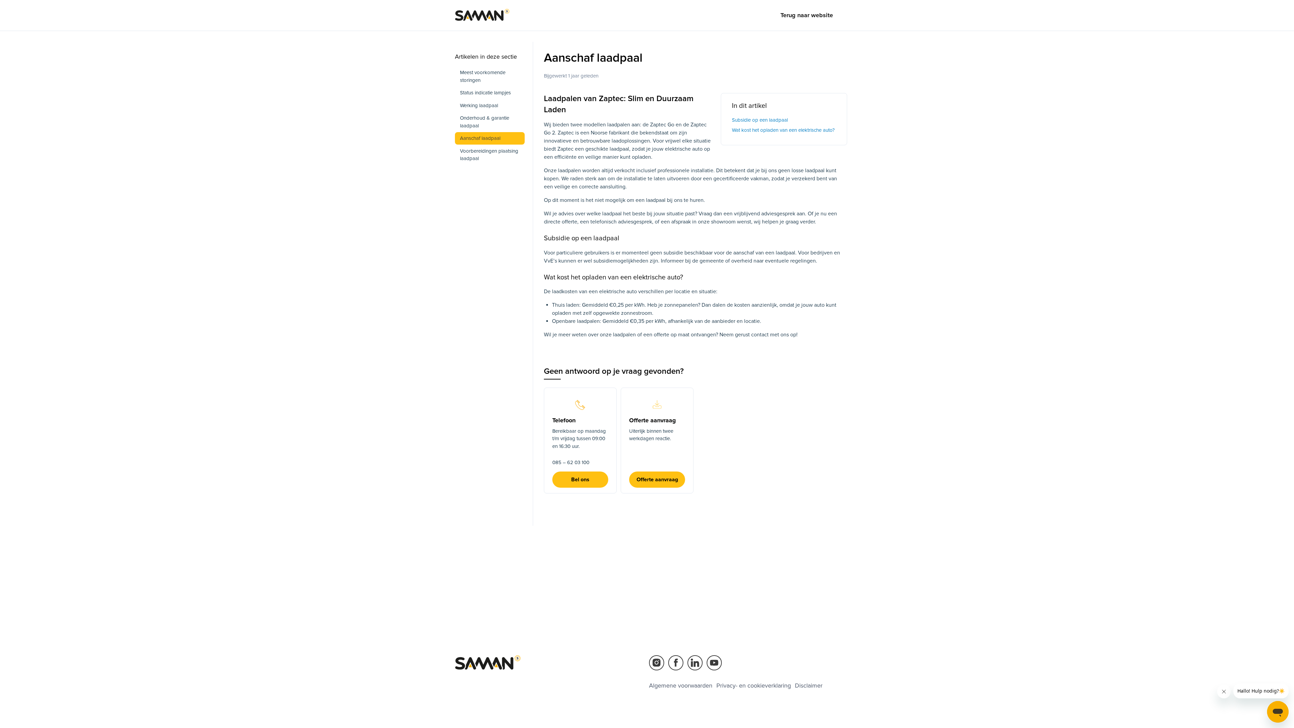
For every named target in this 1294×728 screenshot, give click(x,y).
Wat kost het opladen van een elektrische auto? (783, 130)
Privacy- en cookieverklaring (753, 685)
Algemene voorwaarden (680, 685)
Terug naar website (806, 15)
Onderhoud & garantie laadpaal (484, 122)
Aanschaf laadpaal (480, 138)
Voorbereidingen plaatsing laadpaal (489, 155)
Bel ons (580, 479)
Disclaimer (809, 685)
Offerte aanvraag (657, 479)
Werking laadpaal (479, 105)
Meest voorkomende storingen (482, 76)
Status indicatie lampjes (485, 93)
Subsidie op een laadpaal (760, 120)
